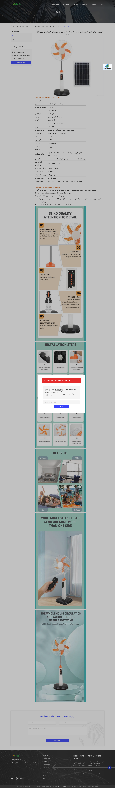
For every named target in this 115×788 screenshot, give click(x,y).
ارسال (61, 406)
